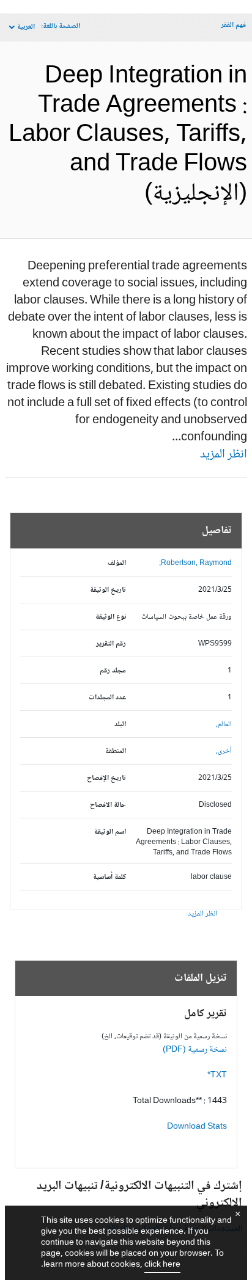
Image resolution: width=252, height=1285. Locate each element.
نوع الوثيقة (110, 617)
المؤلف (117, 563)
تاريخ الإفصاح (106, 778)
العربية (26, 27)
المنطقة (115, 751)
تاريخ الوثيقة (108, 590)
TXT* (217, 1075)
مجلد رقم (113, 671)
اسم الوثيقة (110, 832)
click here (162, 1265)
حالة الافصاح (108, 805)
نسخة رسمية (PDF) (195, 1050)
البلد (120, 724)
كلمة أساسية (109, 877)
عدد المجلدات (107, 698)
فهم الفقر (233, 25)
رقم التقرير (111, 644)
